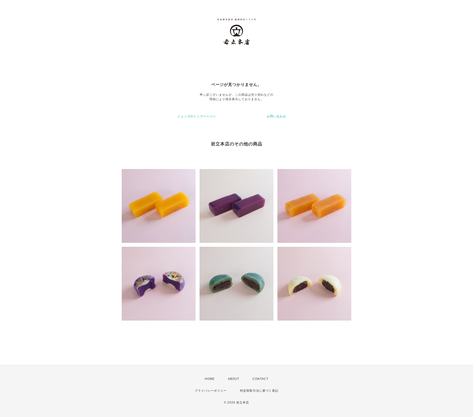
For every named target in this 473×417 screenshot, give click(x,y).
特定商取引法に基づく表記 (259, 390)
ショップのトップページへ (196, 116)
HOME (210, 379)
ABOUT (233, 379)
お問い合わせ (276, 116)
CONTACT (260, 379)
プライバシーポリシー (211, 390)
